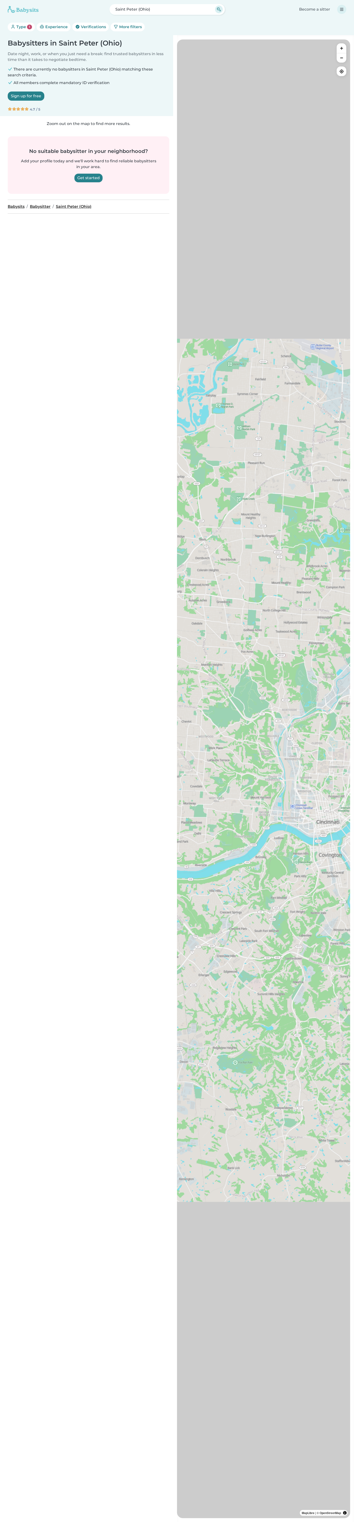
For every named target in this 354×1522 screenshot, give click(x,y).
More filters (130, 27)
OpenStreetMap (330, 1513)
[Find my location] (341, 71)
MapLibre (308, 1513)
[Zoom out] (341, 58)
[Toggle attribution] (345, 1513)
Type (22, 27)
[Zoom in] (341, 48)
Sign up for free (26, 96)
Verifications (93, 27)
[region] (263, 778)
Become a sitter (314, 9)
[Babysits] (23, 9)
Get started (88, 178)
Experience (56, 27)
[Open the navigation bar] (341, 9)
